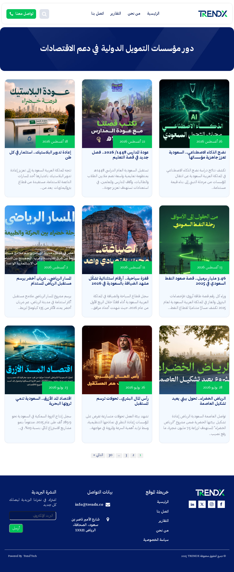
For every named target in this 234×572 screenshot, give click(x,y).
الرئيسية (153, 14)
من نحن (134, 14)
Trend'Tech (30, 556)
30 (110, 455)
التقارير (116, 14)
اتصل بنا (97, 14)
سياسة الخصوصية (156, 540)
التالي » (98, 455)
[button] (44, 14)
